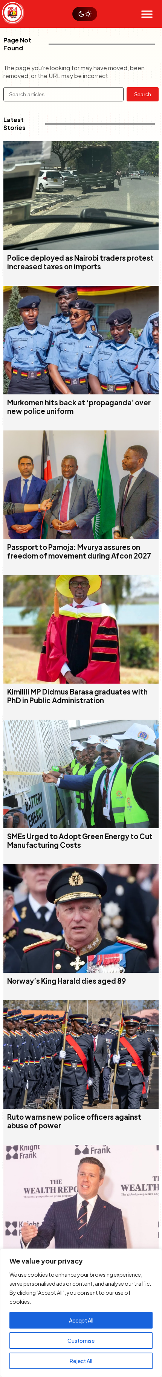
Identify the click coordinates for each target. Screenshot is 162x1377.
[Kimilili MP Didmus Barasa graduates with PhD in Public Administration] (81, 681)
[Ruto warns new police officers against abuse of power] (81, 1106)
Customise (81, 1340)
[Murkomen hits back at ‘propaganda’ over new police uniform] (81, 392)
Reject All (81, 1360)
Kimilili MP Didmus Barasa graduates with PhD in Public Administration (77, 696)
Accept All (81, 1320)
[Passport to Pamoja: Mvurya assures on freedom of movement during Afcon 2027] (81, 537)
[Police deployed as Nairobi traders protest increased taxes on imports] (81, 247)
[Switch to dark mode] (84, 14)
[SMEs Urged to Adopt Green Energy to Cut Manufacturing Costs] (81, 826)
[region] (81, 1313)
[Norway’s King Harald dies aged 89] (81, 970)
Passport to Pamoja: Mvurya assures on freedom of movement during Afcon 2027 (79, 551)
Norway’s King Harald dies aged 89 (66, 981)
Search (142, 94)
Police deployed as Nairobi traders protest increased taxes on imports (80, 262)
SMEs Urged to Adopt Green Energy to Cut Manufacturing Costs (80, 840)
